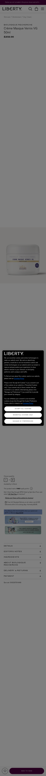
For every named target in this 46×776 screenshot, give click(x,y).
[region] (23, 388)
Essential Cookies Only (23, 414)
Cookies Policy (19, 378)
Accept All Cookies (23, 408)
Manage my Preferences (23, 421)
